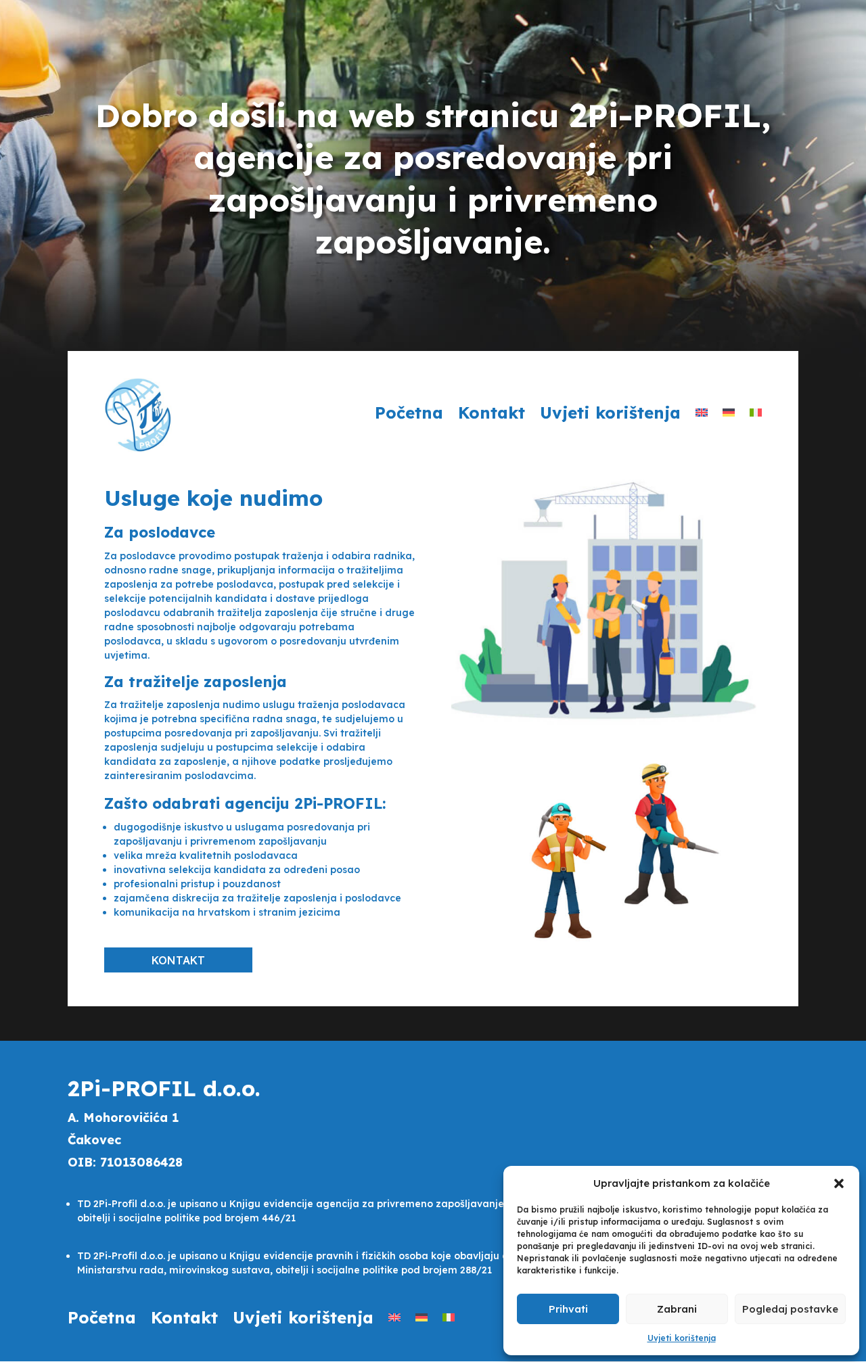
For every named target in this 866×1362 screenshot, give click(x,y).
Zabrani (677, 1308)
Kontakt (491, 415)
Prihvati (568, 1308)
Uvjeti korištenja (681, 1338)
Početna (409, 415)
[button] (839, 1183)
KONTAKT (178, 960)
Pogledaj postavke (790, 1308)
